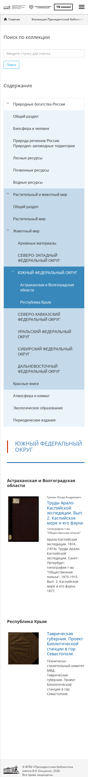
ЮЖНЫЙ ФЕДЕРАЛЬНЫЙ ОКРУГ (47, 272)
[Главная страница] (15, 7)
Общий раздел (25, 116)
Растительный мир (29, 218)
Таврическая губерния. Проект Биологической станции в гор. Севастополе (65, 643)
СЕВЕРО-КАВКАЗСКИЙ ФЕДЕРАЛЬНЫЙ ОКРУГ (39, 317)
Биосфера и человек (31, 128)
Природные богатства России (39, 104)
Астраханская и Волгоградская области (47, 287)
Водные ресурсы (28, 182)
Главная (14, 19)
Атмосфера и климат (31, 395)
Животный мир (26, 231)
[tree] (44, 262)
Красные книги (26, 383)
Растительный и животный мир (40, 194)
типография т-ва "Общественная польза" (64, 531)
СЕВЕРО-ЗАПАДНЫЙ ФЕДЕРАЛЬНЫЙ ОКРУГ (39, 258)
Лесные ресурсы (27, 158)
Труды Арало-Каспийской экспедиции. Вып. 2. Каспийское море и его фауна (65, 513)
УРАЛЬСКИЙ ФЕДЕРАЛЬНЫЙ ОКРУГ (44, 334)
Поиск (11, 64)
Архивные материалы (37, 243)
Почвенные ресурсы (31, 170)
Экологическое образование (38, 407)
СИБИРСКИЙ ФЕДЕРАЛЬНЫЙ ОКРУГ (45, 351)
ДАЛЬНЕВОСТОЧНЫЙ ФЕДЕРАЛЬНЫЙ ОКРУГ (39, 369)
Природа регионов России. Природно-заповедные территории (44, 143)
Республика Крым (35, 302)
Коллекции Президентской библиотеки (59, 19)
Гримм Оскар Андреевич (64, 497)
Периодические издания (34, 420)
